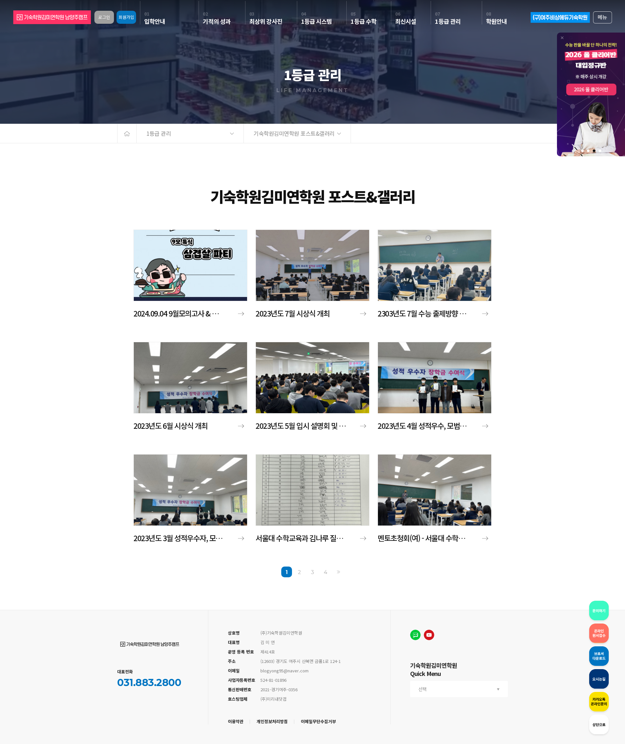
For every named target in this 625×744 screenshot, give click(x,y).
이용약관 (235, 721)
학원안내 (496, 18)
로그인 (104, 17)
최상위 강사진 (265, 18)
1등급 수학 (363, 18)
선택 (422, 689)
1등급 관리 (448, 18)
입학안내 (154, 18)
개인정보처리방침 (272, 721)
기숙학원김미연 (149, 644)
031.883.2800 (149, 683)
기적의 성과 (216, 18)
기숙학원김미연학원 (52, 17)
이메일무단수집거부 (318, 721)
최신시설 (405, 18)
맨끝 (338, 572)
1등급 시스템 (316, 18)
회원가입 (126, 17)
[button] (582, 150)
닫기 (562, 37)
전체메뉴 (602, 17)
